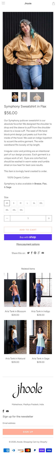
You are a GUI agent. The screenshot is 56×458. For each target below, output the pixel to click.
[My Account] (2, 3)
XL (34, 203)
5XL (21, 210)
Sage (8, 187)
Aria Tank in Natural (15, 337)
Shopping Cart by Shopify (35, 442)
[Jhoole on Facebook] (3, 411)
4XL (14, 210)
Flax (44, 183)
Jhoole (27, 3)
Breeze (37, 183)
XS (7, 203)
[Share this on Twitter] (28, 253)
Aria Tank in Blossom (15, 290)
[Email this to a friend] (42, 253)
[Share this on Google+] (39, 253)
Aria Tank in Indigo (40, 290)
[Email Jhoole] (7, 411)
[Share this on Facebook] (32, 253)
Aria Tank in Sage (40, 337)
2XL (41, 203)
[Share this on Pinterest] (35, 253)
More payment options (28, 244)
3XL (7, 210)
